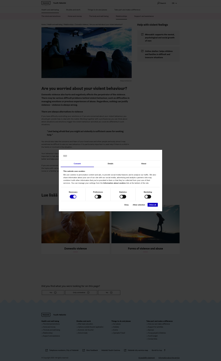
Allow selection (139, 205)
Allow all (152, 205)
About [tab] (143, 164)
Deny (126, 205)
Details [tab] (110, 164)
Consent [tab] (77, 164)
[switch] (98, 196)
